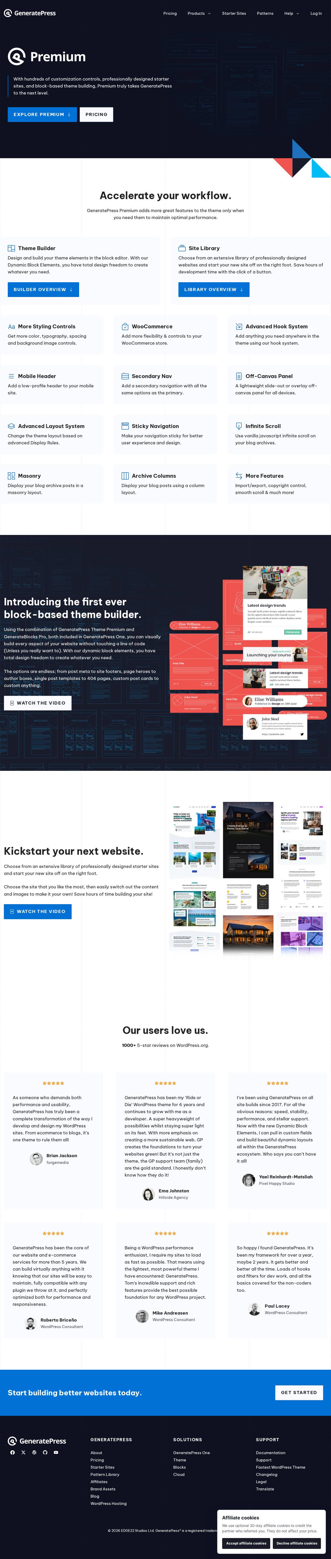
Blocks (179, 1467)
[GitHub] (45, 1452)
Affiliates (99, 1481)
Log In (316, 13)
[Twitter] (23, 1452)
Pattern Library (105, 1474)
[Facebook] (12, 1452)
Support (264, 1460)
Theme (179, 1460)
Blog (95, 1496)
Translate (265, 1489)
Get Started (299, 1392)
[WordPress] (34, 1452)
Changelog (266, 1474)
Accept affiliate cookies (246, 1543)
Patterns (265, 13)
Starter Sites (234, 13)
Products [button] (196, 13)
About (96, 1452)
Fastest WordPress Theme (280, 1467)
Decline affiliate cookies (297, 1543)
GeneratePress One (191, 1452)
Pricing (170, 13)
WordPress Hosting (109, 1503)
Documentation (270, 1452)
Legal (261, 1481)
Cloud (179, 1474)
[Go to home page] (30, 15)
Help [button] (288, 13)
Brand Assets (103, 1489)
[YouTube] (56, 1452)
